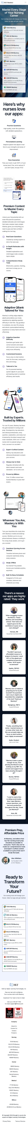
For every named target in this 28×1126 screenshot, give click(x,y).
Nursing (14, 1037)
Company (14, 1021)
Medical (14, 1080)
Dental (14, 1062)
